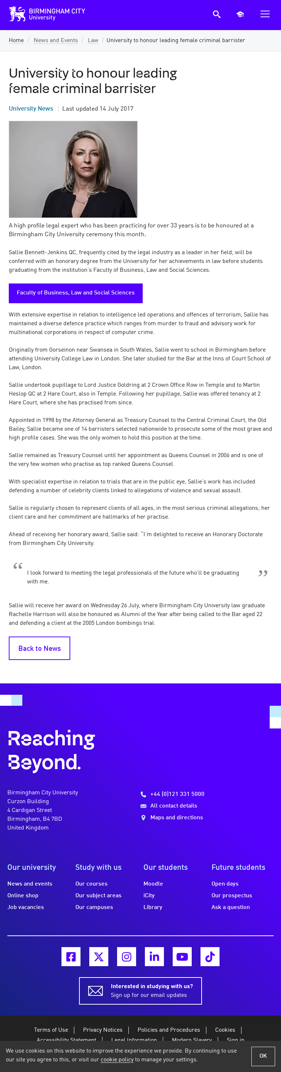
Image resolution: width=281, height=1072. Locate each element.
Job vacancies (25, 907)
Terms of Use (51, 1030)
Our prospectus (231, 896)
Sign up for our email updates (152, 991)
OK (263, 1056)
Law (93, 41)
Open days (225, 884)
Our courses (91, 884)
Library (152, 907)
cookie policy (117, 1060)
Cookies (225, 1030)
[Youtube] (182, 956)
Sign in (235, 1040)
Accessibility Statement (66, 1040)
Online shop (22, 896)
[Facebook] (70, 956)
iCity (149, 896)
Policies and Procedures (169, 1030)
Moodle (153, 884)
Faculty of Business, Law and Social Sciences (76, 293)
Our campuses (94, 907)
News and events (29, 884)
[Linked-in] (154, 956)
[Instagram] (126, 956)
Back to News (39, 649)
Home (16, 41)
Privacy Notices (103, 1030)
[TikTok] (210, 956)
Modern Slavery (192, 1040)
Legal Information (134, 1040)
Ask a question (230, 907)
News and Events (56, 41)
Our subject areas (98, 896)
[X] (98, 956)
